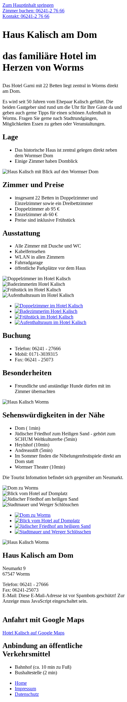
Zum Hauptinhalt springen (28, 5)
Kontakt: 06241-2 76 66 (25, 16)
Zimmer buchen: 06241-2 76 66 (33, 10)
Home (21, 683)
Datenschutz (27, 694)
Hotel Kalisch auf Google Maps (33, 632)
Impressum (25, 688)
